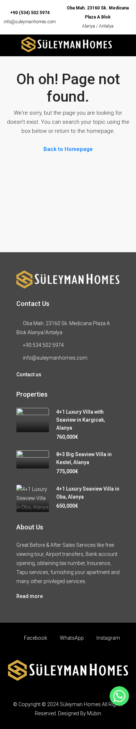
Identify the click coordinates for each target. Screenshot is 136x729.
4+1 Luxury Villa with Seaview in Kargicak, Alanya (80, 420)
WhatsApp (71, 638)
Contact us (28, 374)
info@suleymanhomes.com (30, 21)
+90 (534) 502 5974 (30, 12)
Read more (29, 596)
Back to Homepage (68, 149)
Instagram (107, 638)
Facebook (35, 638)
